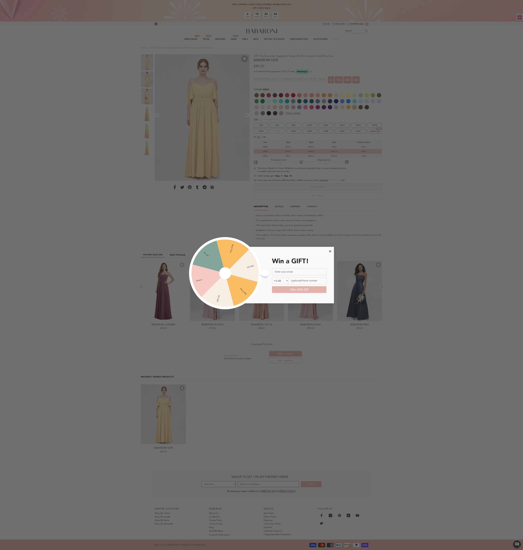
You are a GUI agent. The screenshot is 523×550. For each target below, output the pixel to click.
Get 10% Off (299, 289)
